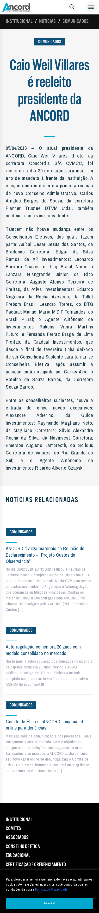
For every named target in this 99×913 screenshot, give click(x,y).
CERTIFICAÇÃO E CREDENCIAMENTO (36, 864)
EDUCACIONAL (18, 855)
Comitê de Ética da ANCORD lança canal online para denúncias (44, 724)
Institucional (19, 21)
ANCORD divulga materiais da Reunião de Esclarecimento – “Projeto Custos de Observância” (45, 554)
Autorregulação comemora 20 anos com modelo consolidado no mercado (43, 649)
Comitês (13, 828)
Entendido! (49, 903)
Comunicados (75, 21)
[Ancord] (16, 7)
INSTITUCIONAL (19, 819)
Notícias (47, 21)
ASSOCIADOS (17, 837)
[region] (49, 891)
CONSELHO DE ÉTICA (23, 846)
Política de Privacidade (51, 889)
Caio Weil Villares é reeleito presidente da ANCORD (49, 91)
